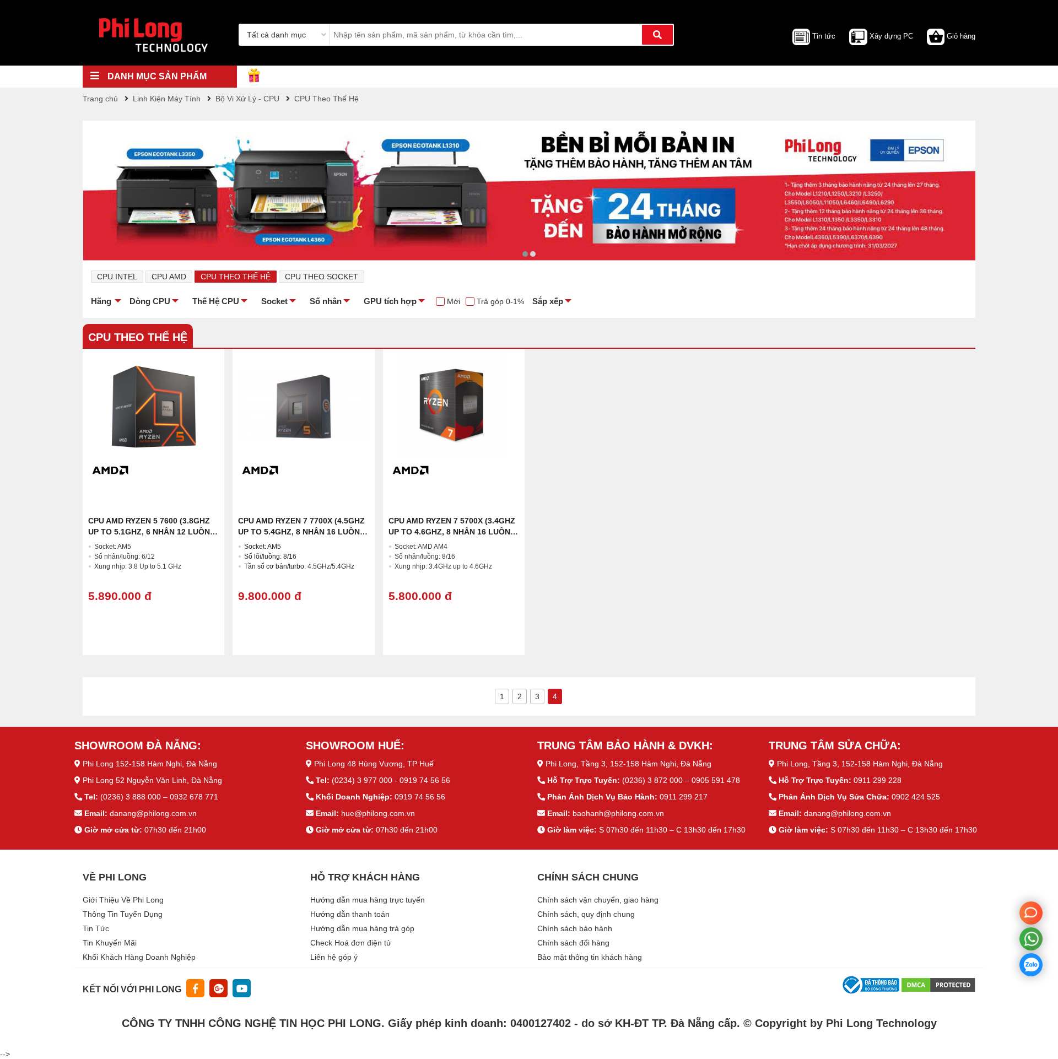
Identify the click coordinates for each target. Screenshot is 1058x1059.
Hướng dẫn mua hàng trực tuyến (367, 899)
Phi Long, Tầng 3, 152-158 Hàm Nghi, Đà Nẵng (628, 763)
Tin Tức (96, 928)
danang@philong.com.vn (153, 813)
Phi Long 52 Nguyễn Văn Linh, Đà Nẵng (152, 780)
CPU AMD (169, 276)
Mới (453, 301)
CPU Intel (117, 276)
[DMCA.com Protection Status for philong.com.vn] (938, 984)
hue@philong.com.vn (378, 813)
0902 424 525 (916, 796)
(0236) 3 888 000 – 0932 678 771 (159, 796)
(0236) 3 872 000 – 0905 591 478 (681, 780)
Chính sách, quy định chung (586, 914)
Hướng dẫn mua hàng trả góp (362, 928)
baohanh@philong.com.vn (618, 813)
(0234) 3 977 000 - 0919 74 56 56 (391, 780)
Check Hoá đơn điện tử (350, 942)
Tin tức (823, 36)
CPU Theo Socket (321, 276)
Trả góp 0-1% (500, 301)
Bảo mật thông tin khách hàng (589, 957)
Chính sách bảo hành (574, 928)
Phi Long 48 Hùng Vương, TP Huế (374, 763)
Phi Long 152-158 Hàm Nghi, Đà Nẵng (150, 763)
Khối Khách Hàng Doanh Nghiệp (139, 957)
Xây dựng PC (891, 36)
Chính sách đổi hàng (573, 942)
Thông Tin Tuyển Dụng (123, 914)
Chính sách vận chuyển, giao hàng (597, 899)
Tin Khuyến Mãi (110, 942)
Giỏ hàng (961, 36)
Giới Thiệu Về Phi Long (123, 899)
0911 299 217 (684, 796)
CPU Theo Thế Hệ (236, 276)
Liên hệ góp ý (334, 957)
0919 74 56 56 (420, 796)
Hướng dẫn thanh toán (350, 914)
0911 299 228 (878, 780)
